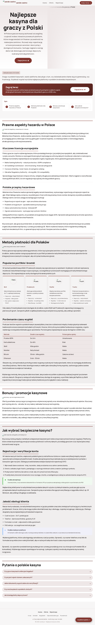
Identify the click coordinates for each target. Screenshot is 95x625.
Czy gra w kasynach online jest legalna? (18, 571)
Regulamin (42, 615)
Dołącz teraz (85, 3)
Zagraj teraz (22, 60)
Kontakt (35, 615)
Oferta (51, 3)
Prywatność (63, 615)
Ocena (45, 3)
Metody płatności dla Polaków (38, 107)
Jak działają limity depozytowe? (16, 595)
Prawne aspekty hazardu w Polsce (15, 107)
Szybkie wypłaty (83, 620)
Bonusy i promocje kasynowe (59, 107)
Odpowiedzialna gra (53, 615)
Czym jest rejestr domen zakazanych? (18, 577)
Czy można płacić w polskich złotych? (18, 589)
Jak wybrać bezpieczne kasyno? (81, 107)
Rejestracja (59, 3)
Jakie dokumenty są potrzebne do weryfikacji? (21, 583)
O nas (29, 615)
